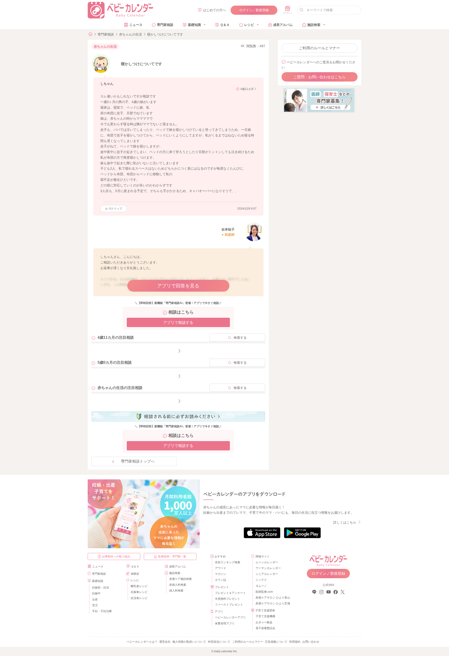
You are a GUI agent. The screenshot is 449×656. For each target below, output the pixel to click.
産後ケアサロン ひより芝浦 (272, 603)
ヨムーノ (261, 586)
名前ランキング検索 (227, 562)
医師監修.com (264, 591)
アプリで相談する (178, 322)
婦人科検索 (176, 590)
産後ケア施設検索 (180, 579)
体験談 (135, 573)
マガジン (220, 574)
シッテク (261, 579)
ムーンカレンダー (267, 562)
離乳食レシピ (139, 586)
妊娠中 (96, 593)
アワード (220, 568)
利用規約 (295, 641)
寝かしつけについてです (165, 34)
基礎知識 (194, 25)
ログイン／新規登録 (254, 10)
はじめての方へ (214, 10)
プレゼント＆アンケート (230, 593)
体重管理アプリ (225, 623)
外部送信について (219, 641)
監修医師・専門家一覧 (172, 556)
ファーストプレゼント (229, 604)
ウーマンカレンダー (268, 568)
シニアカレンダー (267, 574)
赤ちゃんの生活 (130, 34)
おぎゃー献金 (264, 622)
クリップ (115, 208)
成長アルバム (283, 25)
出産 (95, 599)
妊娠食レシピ (139, 592)
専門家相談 (165, 25)
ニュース (135, 25)
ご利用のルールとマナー (319, 48)
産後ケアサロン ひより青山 (272, 597)
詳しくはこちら (344, 522)
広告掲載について (276, 641)
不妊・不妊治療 (102, 611)
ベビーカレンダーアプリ (230, 617)
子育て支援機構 (265, 616)
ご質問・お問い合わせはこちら (319, 77)
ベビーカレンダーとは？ (142, 641)
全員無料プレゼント (227, 598)
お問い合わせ (310, 641)
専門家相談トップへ (137, 461)
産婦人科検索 (177, 584)
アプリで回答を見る (178, 285)
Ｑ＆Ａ (225, 25)
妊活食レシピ (139, 598)
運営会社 (164, 641)
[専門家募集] (319, 100)
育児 (95, 605)
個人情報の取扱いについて (189, 641)
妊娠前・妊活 (100, 587)
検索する (240, 337)
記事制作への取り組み (116, 556)
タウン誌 (220, 579)
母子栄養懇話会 (265, 628)
